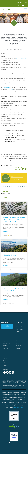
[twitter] (21, 5)
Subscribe (18, 2)
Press (20, 49)
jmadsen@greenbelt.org (21, 58)
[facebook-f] (17, 5)
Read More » (5, 231)
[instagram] (19, 5)
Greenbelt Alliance (6, 87)
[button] (16, 168)
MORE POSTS (17, 179)
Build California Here (9, 255)
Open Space (16, 49)
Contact (25, 2)
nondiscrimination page (18, 407)
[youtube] (23, 5)
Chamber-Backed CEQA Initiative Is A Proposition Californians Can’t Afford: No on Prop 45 (14, 219)
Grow (12, 89)
